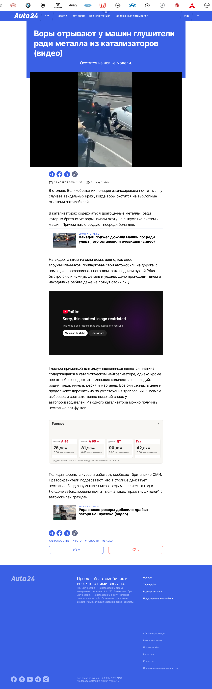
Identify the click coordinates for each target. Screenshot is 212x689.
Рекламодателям (152, 640)
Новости (61, 15)
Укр (186, 15)
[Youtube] (30, 679)
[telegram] (52, 174)
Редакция (148, 654)
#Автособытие (59, 540)
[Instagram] (46, 679)
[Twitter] (22, 679)
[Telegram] (38, 679)
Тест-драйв (78, 15)
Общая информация (154, 633)
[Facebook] (14, 679)
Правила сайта (151, 647)
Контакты (148, 661)
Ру (197, 15)
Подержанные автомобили (131, 15)
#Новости (92, 540)
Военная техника (99, 15)
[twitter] (67, 174)
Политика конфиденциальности (160, 668)
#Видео (108, 540)
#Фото (77, 540)
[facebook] (59, 174)
